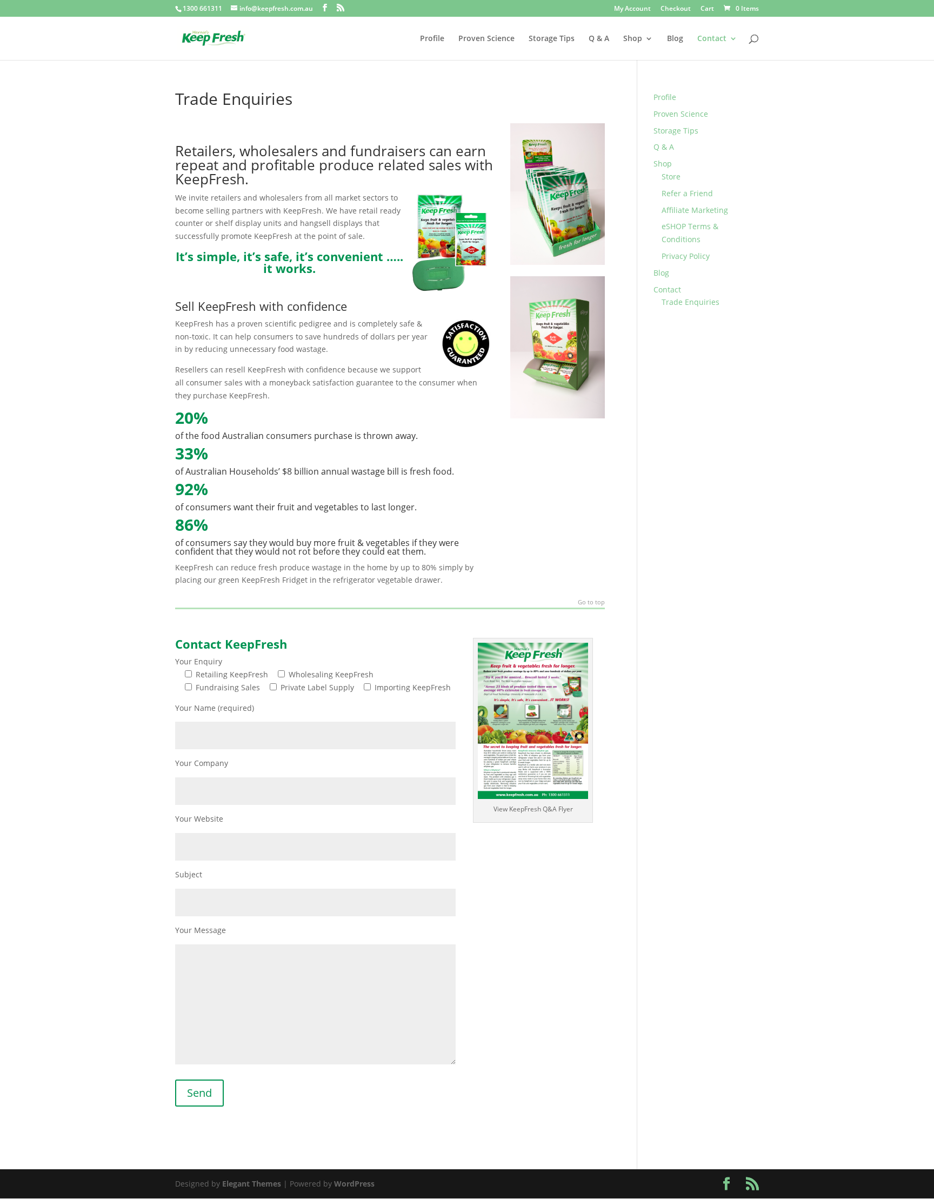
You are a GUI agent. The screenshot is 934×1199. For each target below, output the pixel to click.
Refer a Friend (687, 193)
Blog (675, 39)
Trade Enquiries (690, 302)
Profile (432, 39)
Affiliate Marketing (695, 210)
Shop (632, 39)
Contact (711, 39)
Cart (707, 9)
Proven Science (486, 39)
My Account (632, 9)
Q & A (599, 39)
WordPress (354, 1183)
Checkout (676, 9)
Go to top (591, 602)
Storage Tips (552, 39)
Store (671, 176)
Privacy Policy (686, 256)
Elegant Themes (251, 1183)
